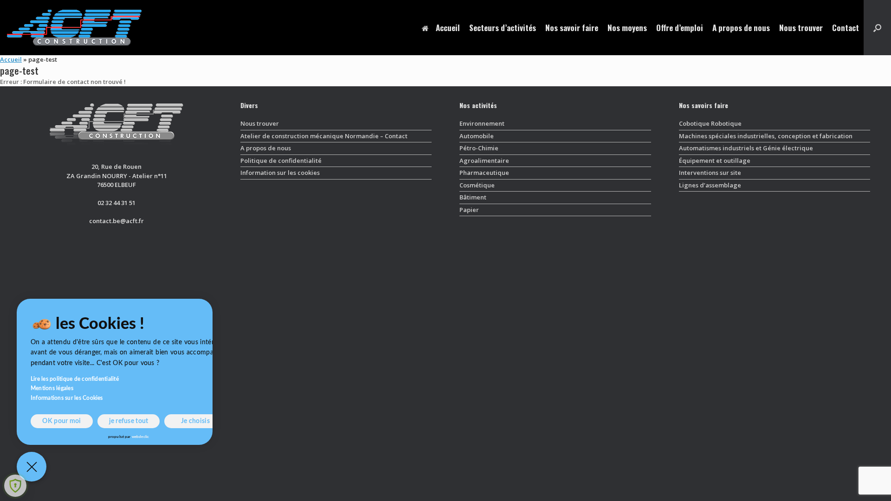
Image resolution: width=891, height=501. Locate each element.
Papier (469, 210)
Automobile (476, 136)
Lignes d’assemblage (710, 185)
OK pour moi (61, 421)
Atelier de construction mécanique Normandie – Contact (323, 136)
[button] (877, 27)
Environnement (481, 123)
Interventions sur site (710, 172)
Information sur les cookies (280, 172)
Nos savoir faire (571, 27)
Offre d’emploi (679, 27)
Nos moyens (627, 27)
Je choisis (195, 421)
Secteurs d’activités (502, 27)
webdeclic (140, 437)
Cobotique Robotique (710, 123)
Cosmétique (477, 185)
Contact (845, 27)
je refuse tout (128, 421)
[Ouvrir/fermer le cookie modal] (31, 467)
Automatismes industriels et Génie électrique (746, 148)
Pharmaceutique (484, 172)
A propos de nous (741, 27)
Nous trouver (801, 27)
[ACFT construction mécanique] (74, 28)
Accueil (448, 27)
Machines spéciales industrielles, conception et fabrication (765, 136)
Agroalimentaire (484, 160)
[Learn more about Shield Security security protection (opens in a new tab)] (15, 486)
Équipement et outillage (714, 160)
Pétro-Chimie (478, 148)
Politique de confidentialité (281, 160)
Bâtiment (472, 197)
